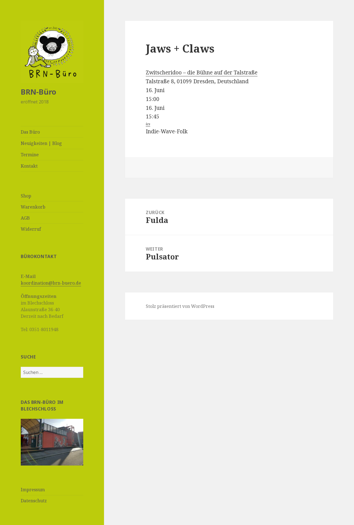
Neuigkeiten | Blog (41, 143)
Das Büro (30, 132)
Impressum (33, 490)
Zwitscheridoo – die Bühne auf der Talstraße (201, 72)
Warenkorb (33, 207)
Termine (30, 155)
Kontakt (29, 166)
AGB (25, 218)
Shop (26, 196)
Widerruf (31, 229)
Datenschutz (34, 501)
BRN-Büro (38, 92)
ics (148, 123)
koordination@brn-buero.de (51, 283)
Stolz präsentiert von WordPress (180, 306)
